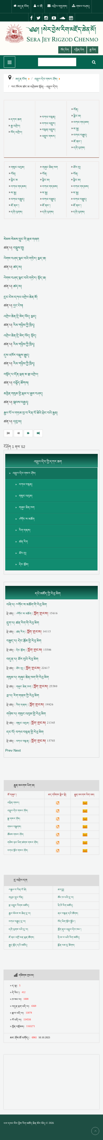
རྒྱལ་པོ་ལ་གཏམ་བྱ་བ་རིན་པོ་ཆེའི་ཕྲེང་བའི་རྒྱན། (31, 413)
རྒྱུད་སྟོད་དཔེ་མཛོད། (18, 945)
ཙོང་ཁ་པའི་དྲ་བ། (66, 898)
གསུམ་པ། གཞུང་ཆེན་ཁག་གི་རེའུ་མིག (27, 677)
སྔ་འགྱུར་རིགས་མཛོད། (19, 906)
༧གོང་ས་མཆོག (26, 519)
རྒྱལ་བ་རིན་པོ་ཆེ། (18, 890)
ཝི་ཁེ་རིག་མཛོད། (65, 906)
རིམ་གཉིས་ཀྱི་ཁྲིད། (23, 325)
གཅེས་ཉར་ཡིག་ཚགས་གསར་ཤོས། (23, 843)
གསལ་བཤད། (83, 6)
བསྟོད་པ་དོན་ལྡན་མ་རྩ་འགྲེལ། (21, 374)
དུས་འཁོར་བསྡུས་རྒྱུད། (16, 355)
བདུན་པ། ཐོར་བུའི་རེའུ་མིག (22, 659)
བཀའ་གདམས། (81, 122)
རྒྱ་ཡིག (93, 50)
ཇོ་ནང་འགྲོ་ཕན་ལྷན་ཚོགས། (21, 938)
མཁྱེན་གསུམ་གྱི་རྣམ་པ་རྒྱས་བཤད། (23, 393)
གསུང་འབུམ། (17, 167)
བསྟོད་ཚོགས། (20, 383)
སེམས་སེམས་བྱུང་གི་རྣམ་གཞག (21, 239)
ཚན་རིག (23, 541)
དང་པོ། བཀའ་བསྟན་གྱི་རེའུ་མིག (25, 732)
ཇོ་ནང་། (78, 141)
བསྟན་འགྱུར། (49, 129)
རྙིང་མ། (77, 116)
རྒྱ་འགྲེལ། (15, 126)
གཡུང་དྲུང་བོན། (16, 898)
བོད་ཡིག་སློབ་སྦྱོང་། (66, 922)
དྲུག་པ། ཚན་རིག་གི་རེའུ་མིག (22, 623)
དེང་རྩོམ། (23, 564)
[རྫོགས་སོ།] (38, 433)
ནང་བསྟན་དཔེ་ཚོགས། (68, 914)
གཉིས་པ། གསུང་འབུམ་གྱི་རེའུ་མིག (26, 714)
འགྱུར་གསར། (49, 136)
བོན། (76, 109)
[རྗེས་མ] (28, 433)
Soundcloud (62, 17)
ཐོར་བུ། (77, 167)
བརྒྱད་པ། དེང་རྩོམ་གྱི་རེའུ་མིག (23, 641)
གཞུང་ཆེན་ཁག (50, 167)
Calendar (71, 17)
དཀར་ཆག (16, 119)
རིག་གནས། (24, 530)
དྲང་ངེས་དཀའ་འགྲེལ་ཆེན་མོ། (21, 297)
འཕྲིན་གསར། (13, 803)
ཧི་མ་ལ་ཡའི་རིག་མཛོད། (69, 938)
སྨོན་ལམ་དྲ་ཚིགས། (66, 945)
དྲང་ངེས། (18, 305)
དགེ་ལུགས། (79, 147)
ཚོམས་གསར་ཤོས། (16, 835)
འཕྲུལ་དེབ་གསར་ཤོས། (24, 473)
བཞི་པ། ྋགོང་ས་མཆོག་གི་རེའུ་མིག (26, 604)
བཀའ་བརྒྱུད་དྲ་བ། (17, 922)
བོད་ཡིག (65, 50)
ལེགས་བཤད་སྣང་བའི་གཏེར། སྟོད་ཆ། (25, 278)
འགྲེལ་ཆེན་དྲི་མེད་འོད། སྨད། (20, 316)
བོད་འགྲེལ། (16, 132)
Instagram (46, 17)
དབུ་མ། (17, 421)
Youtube (54, 17)
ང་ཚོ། (39, 6)
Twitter (38, 17)
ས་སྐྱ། (76, 128)
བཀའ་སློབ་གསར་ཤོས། (18, 851)
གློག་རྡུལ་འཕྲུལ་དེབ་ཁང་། (69, 930)
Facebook (31, 17)
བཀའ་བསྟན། (49, 117)
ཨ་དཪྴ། (61, 890)
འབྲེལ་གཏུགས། (59, 6)
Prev (8, 750)
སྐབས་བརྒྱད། (20, 402)
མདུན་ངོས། (23, 6)
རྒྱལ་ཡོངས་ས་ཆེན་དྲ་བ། (19, 914)
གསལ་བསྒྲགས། (14, 827)
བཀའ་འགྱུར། (49, 123)
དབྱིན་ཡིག (79, 50)
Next (17, 750)
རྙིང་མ (14, 180)
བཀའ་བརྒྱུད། (80, 135)
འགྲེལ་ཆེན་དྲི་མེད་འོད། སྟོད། (20, 335)
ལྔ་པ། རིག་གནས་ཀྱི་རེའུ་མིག (22, 695)
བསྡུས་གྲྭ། (18, 248)
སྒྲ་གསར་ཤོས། (14, 819)
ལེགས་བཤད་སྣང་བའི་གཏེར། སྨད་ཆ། (25, 258)
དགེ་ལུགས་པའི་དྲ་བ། (18, 930)
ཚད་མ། (17, 267)
